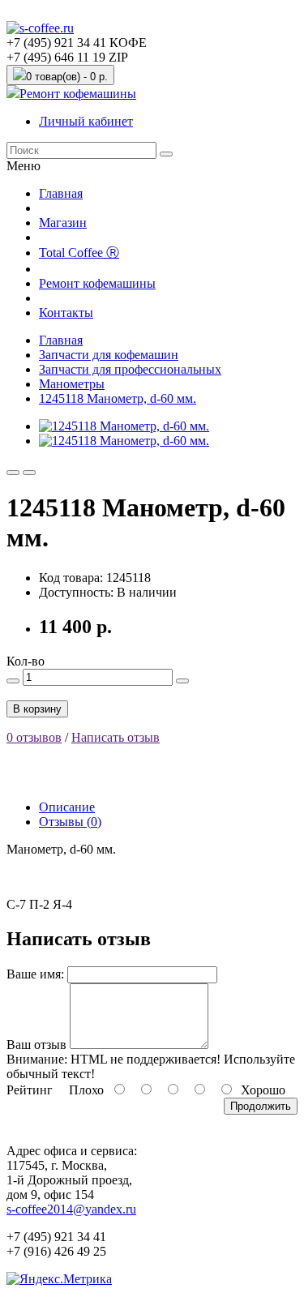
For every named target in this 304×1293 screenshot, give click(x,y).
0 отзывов (34, 737)
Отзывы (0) (70, 821)
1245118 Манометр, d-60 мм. (117, 398)
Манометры (72, 384)
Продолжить (260, 1106)
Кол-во (25, 661)
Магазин (63, 222)
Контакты (66, 312)
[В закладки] (12, 472)
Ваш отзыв (36, 1044)
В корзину (37, 709)
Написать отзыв (115, 737)
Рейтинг (29, 1090)
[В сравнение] (29, 472)
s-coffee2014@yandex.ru (71, 1209)
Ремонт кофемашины (77, 94)
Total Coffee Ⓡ (79, 252)
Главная (61, 193)
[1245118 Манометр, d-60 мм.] (124, 426)
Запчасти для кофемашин (108, 355)
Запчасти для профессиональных (130, 369)
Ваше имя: (35, 974)
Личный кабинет (86, 121)
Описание (67, 807)
